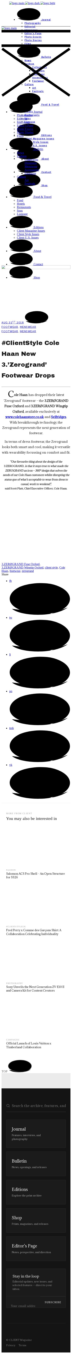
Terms (22, 1345)
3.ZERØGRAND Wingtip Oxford (22, 567)
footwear (15, 571)
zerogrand (28, 571)
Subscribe (53, 1302)
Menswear (28, 326)
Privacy (11, 1345)
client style (51, 567)
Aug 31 (13, 322)
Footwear (10, 326)
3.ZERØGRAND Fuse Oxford (21, 564)
